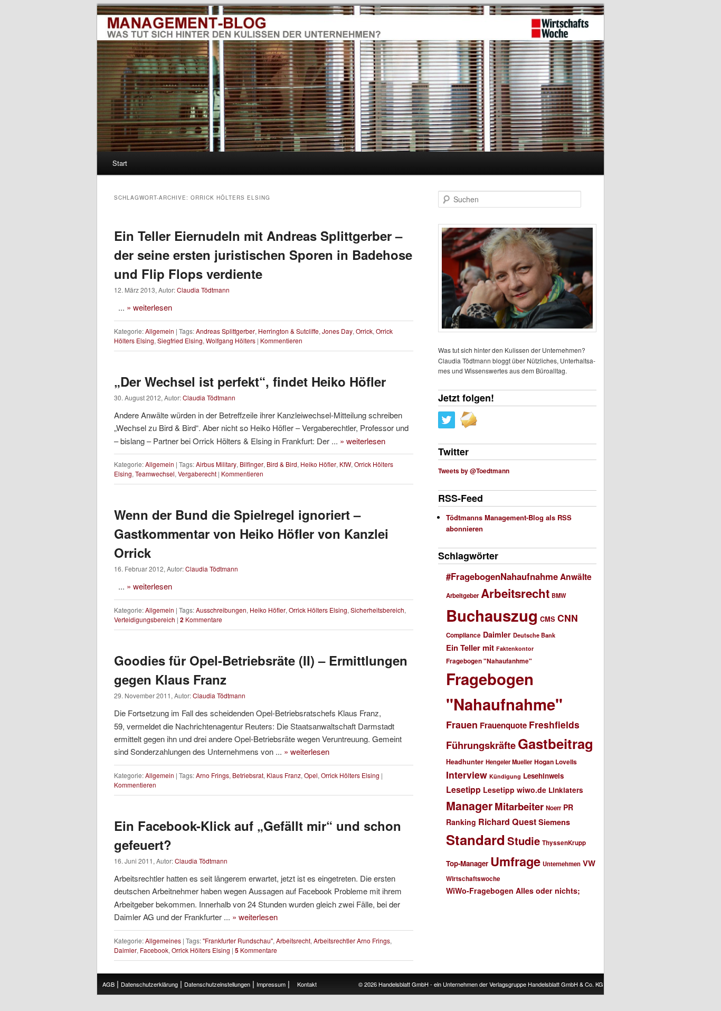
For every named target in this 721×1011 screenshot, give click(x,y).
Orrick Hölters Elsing (318, 609)
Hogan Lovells (555, 761)
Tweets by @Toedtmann (473, 470)
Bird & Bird (282, 464)
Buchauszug (492, 615)
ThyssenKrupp (564, 842)
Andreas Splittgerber (225, 330)
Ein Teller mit (470, 647)
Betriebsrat (247, 775)
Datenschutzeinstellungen (217, 984)
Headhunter (464, 761)
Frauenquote (503, 725)
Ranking (461, 822)
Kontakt (307, 984)
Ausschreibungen (221, 609)
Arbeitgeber (462, 595)
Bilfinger (251, 464)
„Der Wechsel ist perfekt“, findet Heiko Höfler (250, 381)
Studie (523, 840)
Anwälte (576, 576)
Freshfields (554, 724)
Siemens (554, 822)
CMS (547, 619)
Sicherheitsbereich (377, 609)
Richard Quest (507, 822)
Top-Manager (467, 863)
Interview (466, 774)
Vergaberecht (197, 473)
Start (119, 163)
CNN (567, 617)
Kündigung (505, 776)
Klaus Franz (284, 775)
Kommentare (201, 619)
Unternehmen (562, 863)
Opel (311, 775)
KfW (345, 464)
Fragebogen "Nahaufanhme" (489, 661)
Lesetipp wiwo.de (514, 789)
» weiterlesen (149, 307)
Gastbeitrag (555, 743)
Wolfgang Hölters (230, 340)
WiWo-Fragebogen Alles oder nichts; (513, 890)
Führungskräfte (481, 745)
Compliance (463, 635)
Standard (475, 839)
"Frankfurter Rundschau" (238, 940)
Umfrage (515, 861)
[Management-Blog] (560, 28)
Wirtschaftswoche (473, 878)
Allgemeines (163, 940)
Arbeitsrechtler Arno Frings (352, 940)
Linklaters (565, 790)
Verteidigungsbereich (144, 619)
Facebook (154, 950)
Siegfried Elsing (180, 340)
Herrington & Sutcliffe (288, 330)
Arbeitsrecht (293, 940)
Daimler (125, 950)
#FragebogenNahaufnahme (502, 576)
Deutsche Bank (534, 635)
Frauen (462, 725)
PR (568, 807)
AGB (108, 984)
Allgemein (159, 330)
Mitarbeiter (519, 806)
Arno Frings (212, 775)
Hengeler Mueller (509, 761)
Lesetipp (463, 789)
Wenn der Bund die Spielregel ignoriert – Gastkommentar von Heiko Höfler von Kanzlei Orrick (251, 533)
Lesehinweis (543, 776)
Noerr (553, 807)
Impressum (271, 984)
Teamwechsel (155, 473)
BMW (559, 596)
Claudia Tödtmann (203, 289)
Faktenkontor (515, 648)
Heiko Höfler (318, 464)
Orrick (364, 330)
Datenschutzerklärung (149, 984)
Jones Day (337, 330)
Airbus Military (216, 464)
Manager (469, 806)
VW (589, 863)
